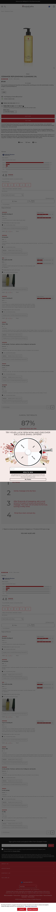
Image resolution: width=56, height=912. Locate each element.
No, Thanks (28, 479)
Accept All (22, 909)
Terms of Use (34, 906)
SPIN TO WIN (28, 472)
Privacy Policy (28, 906)
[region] (28, 907)
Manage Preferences (32, 909)
